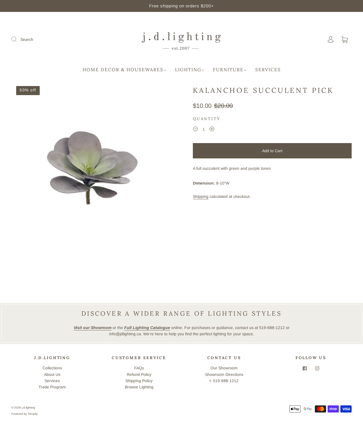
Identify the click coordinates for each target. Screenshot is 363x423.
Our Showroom (224, 368)
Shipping (200, 196)
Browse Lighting (139, 387)
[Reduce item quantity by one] (195, 130)
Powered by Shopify (24, 413)
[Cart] (344, 39)
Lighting (188, 69)
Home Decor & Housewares (123, 69)
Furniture (228, 69)
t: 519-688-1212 (224, 380)
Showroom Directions (224, 374)
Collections (52, 368)
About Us (52, 374)
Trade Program (52, 387)
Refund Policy (139, 374)
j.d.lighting (28, 407)
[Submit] (17, 39)
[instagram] (317, 368)
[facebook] (304, 368)
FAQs (139, 368)
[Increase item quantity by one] (212, 130)
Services (268, 69)
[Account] (330, 39)
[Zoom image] (90, 166)
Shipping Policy (139, 380)
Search (26, 39)
